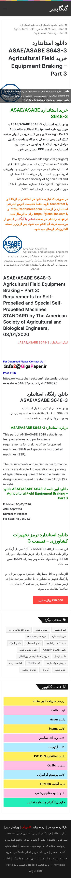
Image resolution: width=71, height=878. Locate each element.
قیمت (57, 710)
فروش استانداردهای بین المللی (33, 656)
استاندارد (44, 24)
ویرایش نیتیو (12, 827)
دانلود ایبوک (15, 643)
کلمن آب (26, 827)
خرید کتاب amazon (36, 636)
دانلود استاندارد (33, 643)
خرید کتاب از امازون (56, 643)
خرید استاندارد (59, 636)
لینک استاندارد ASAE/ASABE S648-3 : (43, 342)
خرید (52, 783)
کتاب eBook (34, 663)
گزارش (45, 669)
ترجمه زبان (39, 827)
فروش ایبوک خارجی (56, 663)
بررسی (49, 701)
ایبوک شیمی (60, 629)
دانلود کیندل (60, 656)
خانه (61, 24)
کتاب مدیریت (15, 663)
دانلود (54, 24)
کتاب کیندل (60, 669)
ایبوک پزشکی (41, 629)
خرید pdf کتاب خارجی (18, 629)
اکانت (57, 728)
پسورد (56, 765)
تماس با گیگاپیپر (25, 219)
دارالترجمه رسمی (57, 827)
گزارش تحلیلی (29, 669)
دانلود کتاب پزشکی (28, 649)
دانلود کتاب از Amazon (54, 649)
